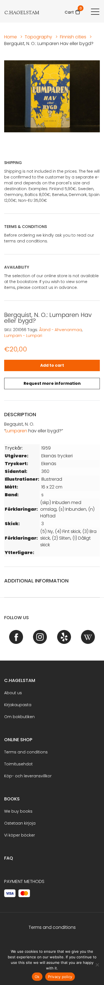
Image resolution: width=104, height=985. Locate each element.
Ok (37, 976)
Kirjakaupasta (17, 705)
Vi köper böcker (19, 835)
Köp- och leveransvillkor (28, 776)
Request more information (52, 383)
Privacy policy (60, 976)
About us (13, 693)
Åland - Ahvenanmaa (60, 330)
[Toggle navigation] (95, 11)
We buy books (18, 811)
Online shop (18, 739)
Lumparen (16, 431)
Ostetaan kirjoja (19, 823)
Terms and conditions (26, 752)
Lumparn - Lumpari (23, 335)
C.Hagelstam (19, 680)
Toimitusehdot (18, 764)
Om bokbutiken (19, 716)
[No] (97, 964)
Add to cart (52, 365)
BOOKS (12, 799)
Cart (72, 10)
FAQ (8, 858)
